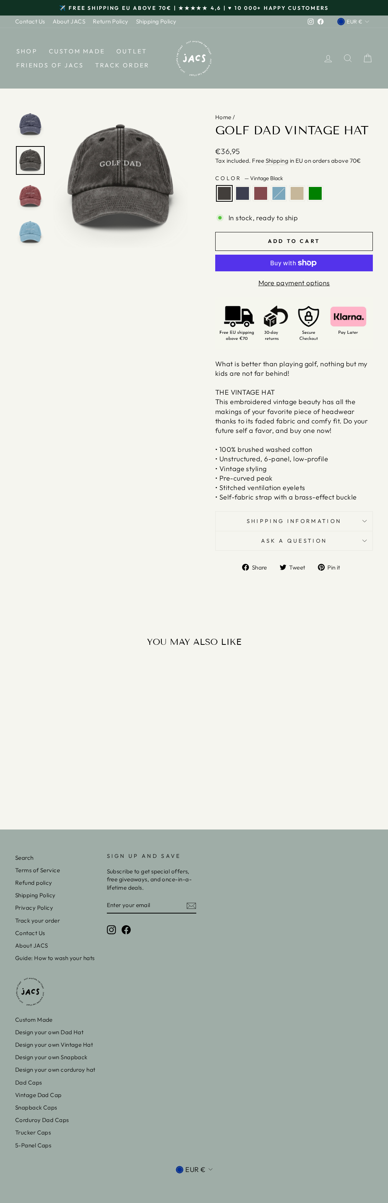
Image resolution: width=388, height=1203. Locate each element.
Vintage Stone (297, 193)
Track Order (122, 65)
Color (249, 178)
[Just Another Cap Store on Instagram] (111, 929)
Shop (27, 51)
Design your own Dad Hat (49, 1032)
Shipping (277, 160)
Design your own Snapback (51, 1057)
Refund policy (33, 882)
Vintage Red (260, 193)
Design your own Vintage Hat (54, 1044)
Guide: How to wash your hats (55, 958)
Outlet (131, 51)
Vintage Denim (242, 193)
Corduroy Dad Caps (42, 1120)
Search (24, 857)
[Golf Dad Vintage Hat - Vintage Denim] (41, 784)
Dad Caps (28, 1082)
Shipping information (294, 521)
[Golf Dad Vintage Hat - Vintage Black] (31, 784)
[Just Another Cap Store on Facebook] (126, 929)
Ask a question (294, 540)
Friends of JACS (50, 65)
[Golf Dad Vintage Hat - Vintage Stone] (72, 784)
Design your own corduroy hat (55, 1069)
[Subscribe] (191, 905)
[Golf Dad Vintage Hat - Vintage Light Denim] (62, 784)
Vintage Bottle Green (315, 193)
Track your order (37, 920)
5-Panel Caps (33, 1145)
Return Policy (110, 21)
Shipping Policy (156, 21)
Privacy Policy (34, 907)
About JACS (69, 21)
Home (223, 117)
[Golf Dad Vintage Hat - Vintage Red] (51, 784)
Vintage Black (224, 193)
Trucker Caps (33, 1132)
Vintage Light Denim (278, 193)
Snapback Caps (36, 1107)
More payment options (294, 283)
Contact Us (30, 21)
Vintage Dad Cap (38, 1095)
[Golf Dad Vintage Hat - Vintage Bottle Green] (82, 784)
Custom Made (77, 51)
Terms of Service (37, 870)
